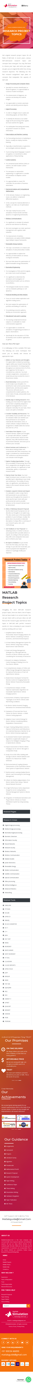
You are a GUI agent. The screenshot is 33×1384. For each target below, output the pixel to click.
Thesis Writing (5, 1301)
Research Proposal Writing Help (10, 1252)
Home (4, 1260)
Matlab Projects (7, 1262)
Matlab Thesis (6, 1264)
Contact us (6, 1269)
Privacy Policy (20, 1326)
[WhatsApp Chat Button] (28, 1379)
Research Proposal (6, 1294)
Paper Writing (5, 1297)
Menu (25, 6)
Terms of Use (12, 1326)
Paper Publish (5, 1299)
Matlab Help (6, 1267)
